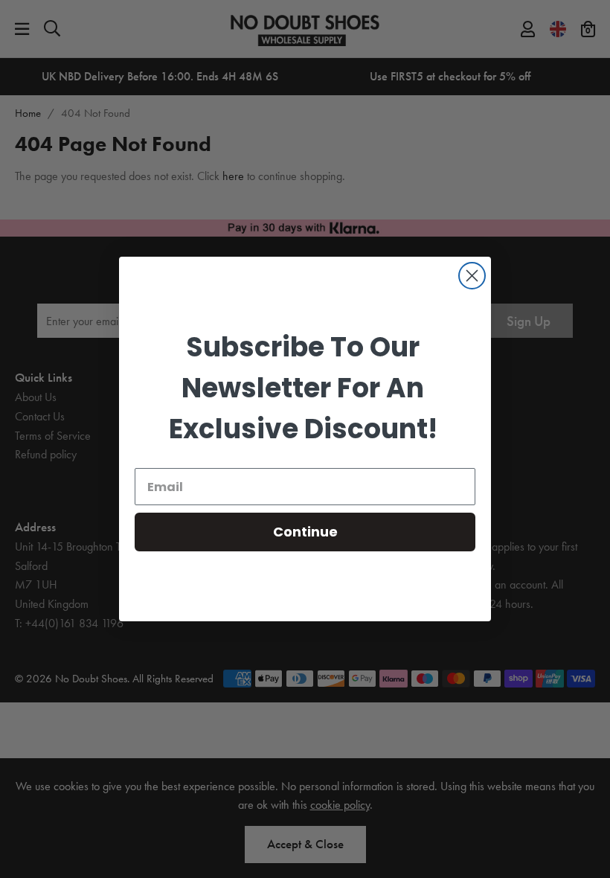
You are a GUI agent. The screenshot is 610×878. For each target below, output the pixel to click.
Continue (305, 531)
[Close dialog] (472, 276)
